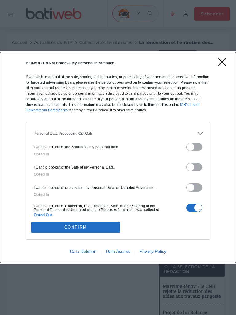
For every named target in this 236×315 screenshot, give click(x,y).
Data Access (118, 251)
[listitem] (118, 133)
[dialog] (118, 157)
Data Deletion (83, 251)
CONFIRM (75, 227)
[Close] (224, 64)
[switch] (194, 147)
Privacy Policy (153, 251)
